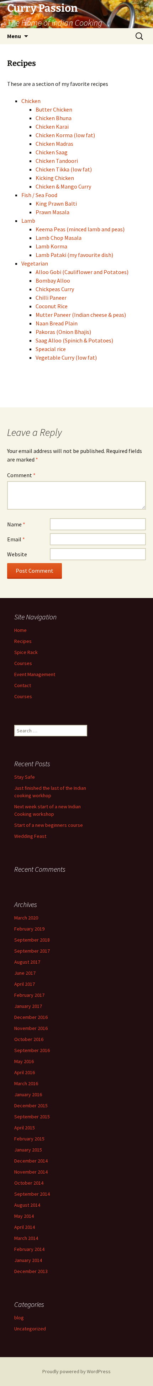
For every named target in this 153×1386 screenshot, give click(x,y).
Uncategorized (30, 1328)
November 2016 (31, 1028)
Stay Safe (24, 777)
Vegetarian (34, 263)
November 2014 (31, 1172)
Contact (22, 685)
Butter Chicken (54, 109)
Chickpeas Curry (55, 289)
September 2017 (32, 951)
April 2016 (24, 1072)
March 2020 (26, 917)
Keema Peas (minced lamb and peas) (80, 229)
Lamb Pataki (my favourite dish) (74, 254)
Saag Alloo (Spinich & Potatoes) (74, 340)
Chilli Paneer (51, 297)
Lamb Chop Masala (58, 237)
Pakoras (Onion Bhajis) (63, 331)
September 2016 (32, 1050)
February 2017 (29, 995)
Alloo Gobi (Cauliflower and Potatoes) (82, 271)
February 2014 (29, 1249)
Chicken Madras (54, 143)
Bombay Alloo (53, 280)
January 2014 (28, 1260)
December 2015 (31, 1105)
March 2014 (26, 1238)
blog (19, 1317)
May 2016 (24, 1061)
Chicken (31, 100)
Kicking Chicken (55, 177)
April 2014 (24, 1227)
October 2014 (28, 1183)
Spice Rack (26, 652)
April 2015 (24, 1127)
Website (17, 554)
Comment (21, 475)
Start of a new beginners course (48, 825)
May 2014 (24, 1216)
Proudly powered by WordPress (76, 1371)
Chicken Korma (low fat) (65, 135)
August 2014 (27, 1205)
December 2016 (31, 1017)
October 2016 (28, 1039)
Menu (14, 36)
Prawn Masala (52, 212)
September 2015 (32, 1116)
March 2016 (26, 1083)
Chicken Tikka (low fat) (64, 169)
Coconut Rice (52, 306)
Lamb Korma (51, 246)
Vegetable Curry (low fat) (66, 357)
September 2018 (32, 940)
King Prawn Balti (56, 203)
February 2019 (29, 929)
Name (16, 524)
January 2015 (28, 1150)
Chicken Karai (52, 126)
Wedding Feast (30, 836)
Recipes (23, 641)
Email (16, 539)
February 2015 (29, 1138)
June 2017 (25, 973)
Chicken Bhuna (54, 118)
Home (20, 630)
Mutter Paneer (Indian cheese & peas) (81, 314)
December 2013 (31, 1271)
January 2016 (28, 1094)
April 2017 (24, 984)
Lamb (28, 220)
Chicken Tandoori (57, 160)
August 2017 (27, 962)
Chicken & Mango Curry (63, 186)
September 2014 (32, 1194)
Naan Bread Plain (57, 323)
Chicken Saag (52, 152)
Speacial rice (51, 348)
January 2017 (28, 1006)
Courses (23, 663)
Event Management (34, 674)
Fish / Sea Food (39, 195)
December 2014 (31, 1161)
